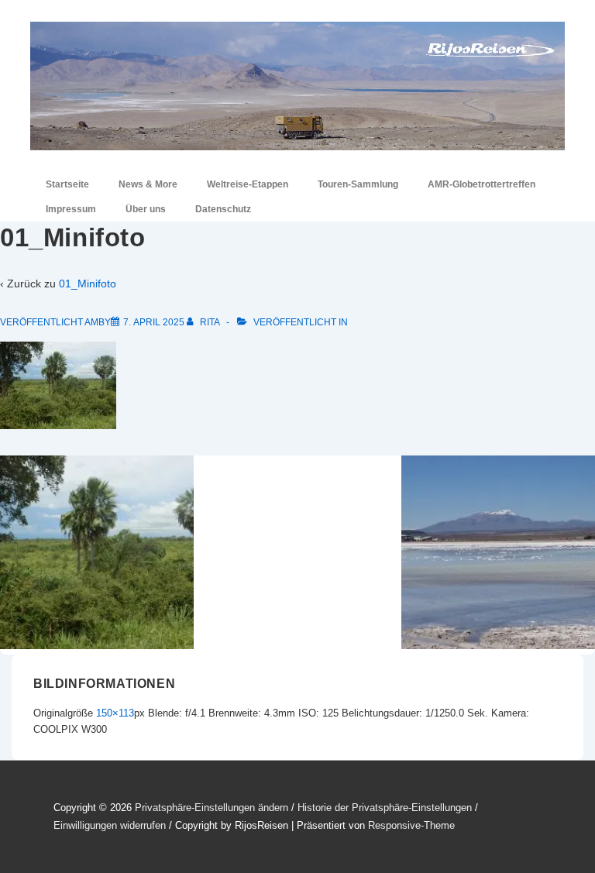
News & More (148, 184)
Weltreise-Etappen (247, 184)
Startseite (67, 184)
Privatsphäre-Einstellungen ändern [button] (211, 807)
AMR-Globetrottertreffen (481, 184)
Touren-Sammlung (358, 184)
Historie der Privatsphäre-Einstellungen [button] (385, 807)
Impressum (71, 209)
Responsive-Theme (411, 825)
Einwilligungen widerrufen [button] (109, 825)
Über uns (146, 209)
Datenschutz (223, 209)
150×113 (115, 713)
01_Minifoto (87, 283)
